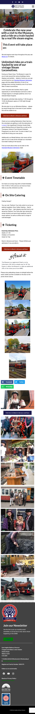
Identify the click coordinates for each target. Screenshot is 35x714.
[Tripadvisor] (22, 2)
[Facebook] (4, 673)
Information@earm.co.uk (10, 661)
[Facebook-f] (12, 2)
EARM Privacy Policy (8, 680)
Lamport (4, 125)
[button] (33, 6)
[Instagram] (16, 2)
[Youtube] (19, 2)
